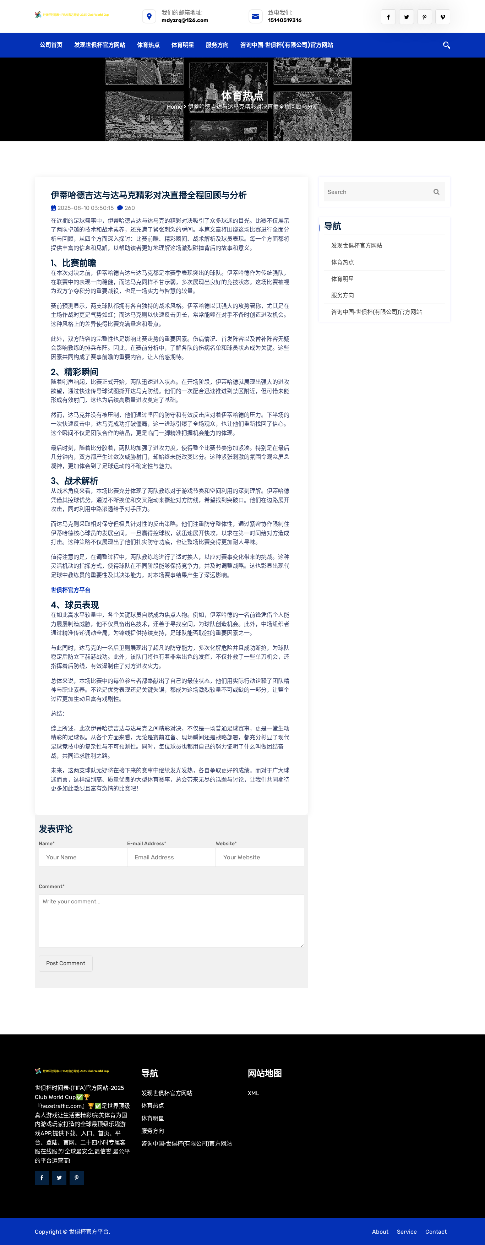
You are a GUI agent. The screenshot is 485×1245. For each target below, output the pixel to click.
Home (174, 106)
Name (47, 844)
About (380, 1231)
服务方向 (217, 45)
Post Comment (65, 963)
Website (226, 844)
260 (130, 208)
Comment (52, 887)
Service (407, 1231)
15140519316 (285, 20)
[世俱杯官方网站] (83, 15)
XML (253, 1093)
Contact (436, 1231)
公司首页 (51, 45)
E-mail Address (146, 844)
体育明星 (182, 45)
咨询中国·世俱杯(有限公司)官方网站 (286, 45)
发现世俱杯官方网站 (99, 45)
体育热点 (148, 45)
